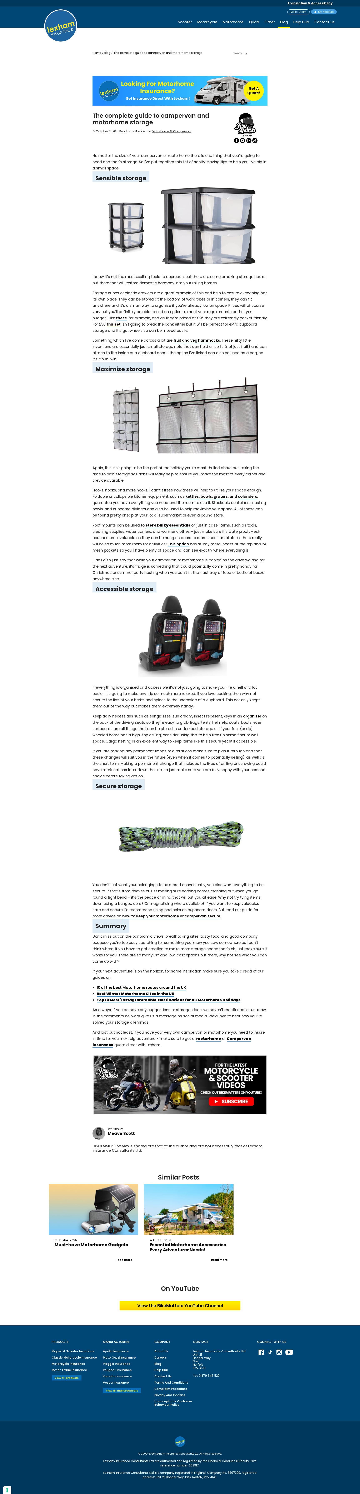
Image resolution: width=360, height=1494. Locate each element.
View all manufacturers (122, 1390)
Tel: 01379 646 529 (206, 1376)
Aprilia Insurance (116, 1351)
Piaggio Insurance (116, 1364)
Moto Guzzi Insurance (119, 1357)
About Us (161, 1351)
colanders (247, 496)
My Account (326, 12)
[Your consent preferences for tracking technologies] (7, 1490)
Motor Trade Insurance (69, 1370)
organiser (252, 716)
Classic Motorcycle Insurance (74, 1357)
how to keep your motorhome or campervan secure (171, 916)
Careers (160, 1357)
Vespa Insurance (116, 1382)
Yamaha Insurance (117, 1376)
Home (97, 53)
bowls (206, 496)
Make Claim (298, 12)
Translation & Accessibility (310, 3)
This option (178, 544)
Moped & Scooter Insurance (73, 1351)
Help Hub (301, 22)
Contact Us (163, 1376)
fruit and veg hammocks (197, 340)
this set (114, 324)
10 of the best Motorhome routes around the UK (141, 987)
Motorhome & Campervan (171, 131)
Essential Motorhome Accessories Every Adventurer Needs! (188, 1247)
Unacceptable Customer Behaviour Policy (173, 1403)
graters (221, 496)
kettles (192, 496)
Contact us (324, 22)
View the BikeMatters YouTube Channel (180, 1306)
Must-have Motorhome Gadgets (91, 1245)
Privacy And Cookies (169, 1395)
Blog (107, 53)
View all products (67, 1378)
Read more (124, 1260)
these (121, 318)
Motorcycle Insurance (68, 1364)
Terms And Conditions (171, 1382)
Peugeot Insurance (117, 1370)
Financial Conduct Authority (228, 1461)
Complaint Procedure (170, 1389)
